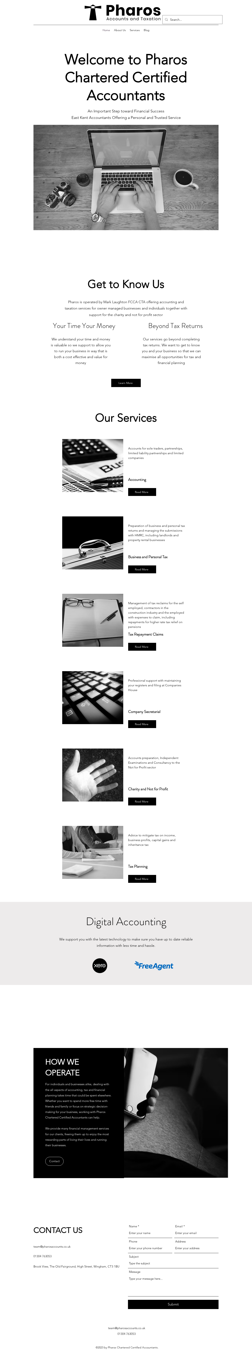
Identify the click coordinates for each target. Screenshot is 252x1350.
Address (180, 1241)
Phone (133, 1241)
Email (179, 1226)
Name (133, 1226)
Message (134, 1271)
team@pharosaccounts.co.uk (51, 1246)
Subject (134, 1256)
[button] (126, 177)
